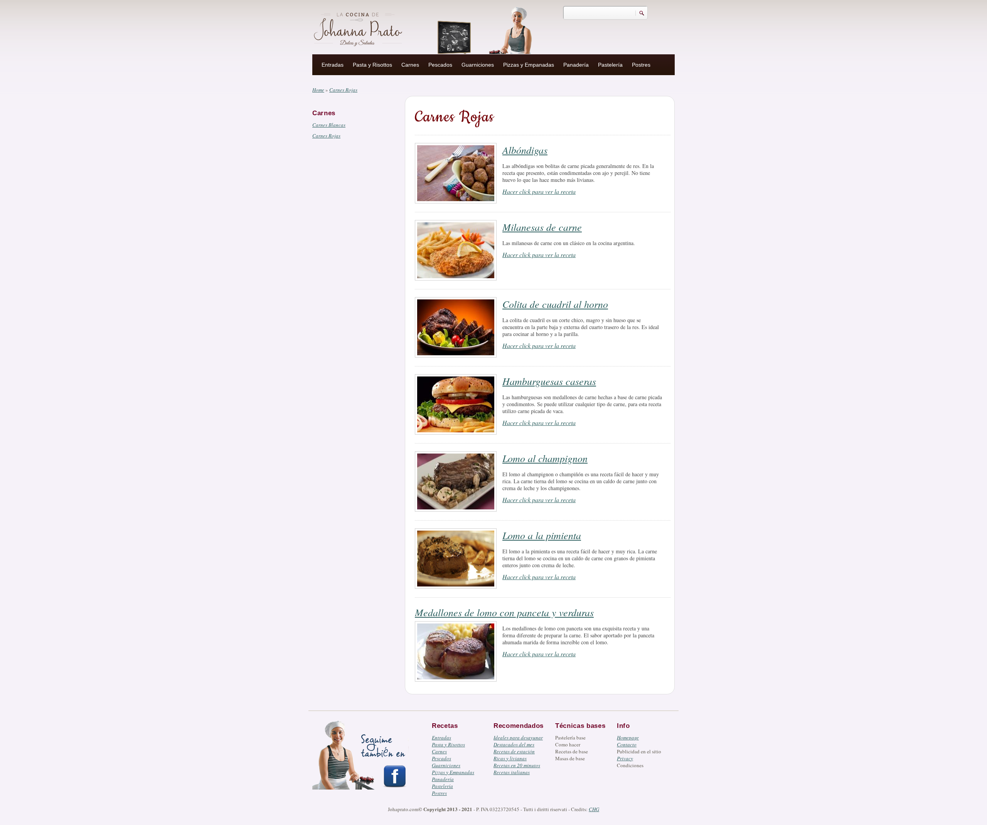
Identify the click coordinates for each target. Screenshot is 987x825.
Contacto (627, 744)
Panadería (576, 65)
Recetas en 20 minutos (517, 765)
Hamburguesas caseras (549, 381)
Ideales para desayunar (518, 737)
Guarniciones (477, 65)
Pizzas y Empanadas (528, 65)
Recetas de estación (514, 751)
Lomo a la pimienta (541, 535)
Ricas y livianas (510, 758)
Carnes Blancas (328, 124)
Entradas (333, 65)
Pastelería (610, 65)
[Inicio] (359, 28)
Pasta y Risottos (372, 65)
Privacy (625, 758)
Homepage (628, 737)
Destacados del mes (514, 744)
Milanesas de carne (542, 227)
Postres (641, 65)
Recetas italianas (512, 772)
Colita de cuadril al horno (555, 304)
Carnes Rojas (326, 135)
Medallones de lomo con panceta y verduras (504, 612)
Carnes (410, 65)
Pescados (440, 65)
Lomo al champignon (545, 458)
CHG (594, 809)
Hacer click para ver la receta (539, 191)
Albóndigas (524, 149)
